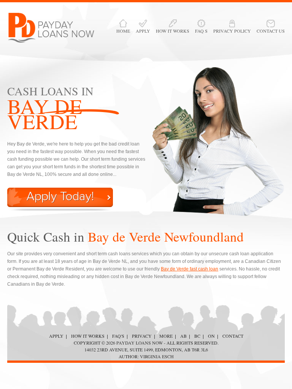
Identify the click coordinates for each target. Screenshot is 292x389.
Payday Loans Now (139, 343)
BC (197, 336)
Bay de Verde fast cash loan (189, 269)
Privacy (142, 336)
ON (211, 336)
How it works (88, 336)
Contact (232, 336)
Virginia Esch (157, 356)
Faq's (118, 336)
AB (183, 336)
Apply (56, 336)
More (166, 336)
